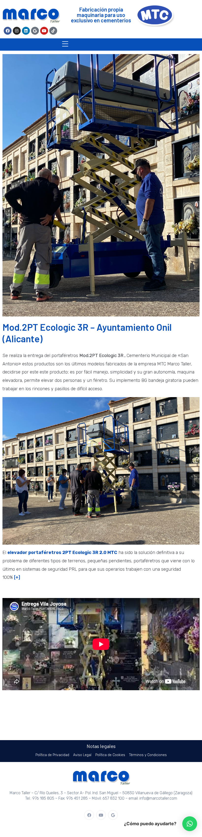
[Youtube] (44, 31)
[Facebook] (8, 31)
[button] (189, 823)
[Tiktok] (53, 31)
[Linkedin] (26, 31)
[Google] (35, 31)
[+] (17, 577)
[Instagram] (17, 31)
